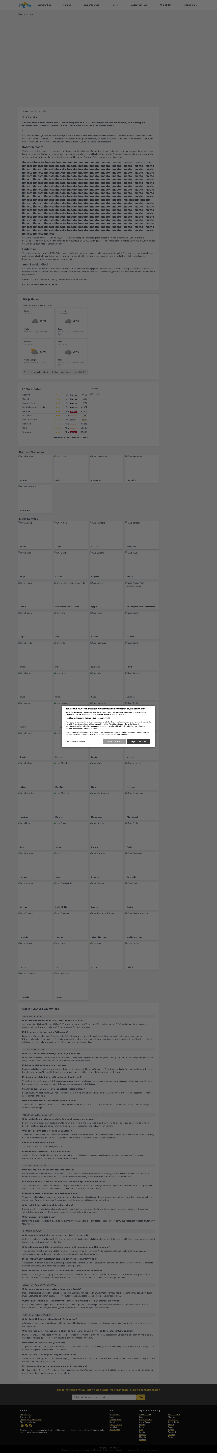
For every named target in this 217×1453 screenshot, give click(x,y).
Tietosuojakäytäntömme (75, 741)
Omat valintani (114, 741)
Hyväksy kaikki (138, 741)
